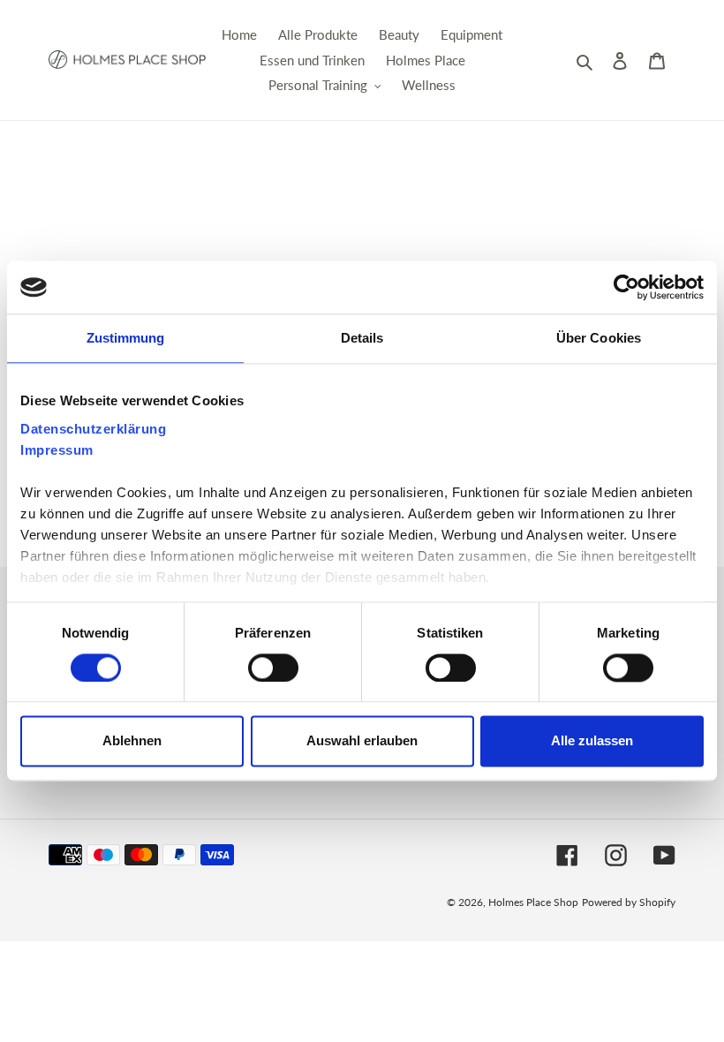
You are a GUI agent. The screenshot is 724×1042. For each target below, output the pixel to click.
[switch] (273, 667)
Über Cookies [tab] (598, 337)
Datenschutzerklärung (93, 428)
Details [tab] (362, 337)
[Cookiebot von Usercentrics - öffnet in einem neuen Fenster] (626, 287)
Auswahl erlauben (362, 741)
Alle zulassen (592, 741)
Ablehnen (132, 741)
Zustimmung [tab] (126, 337)
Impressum (57, 449)
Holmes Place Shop (533, 902)
